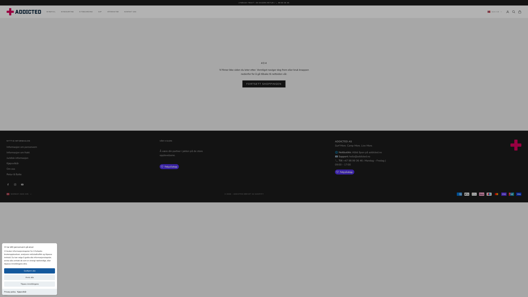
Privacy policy (10, 292)
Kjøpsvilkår (21, 292)
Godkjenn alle (29, 271)
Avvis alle (29, 277)
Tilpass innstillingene (30, 284)
